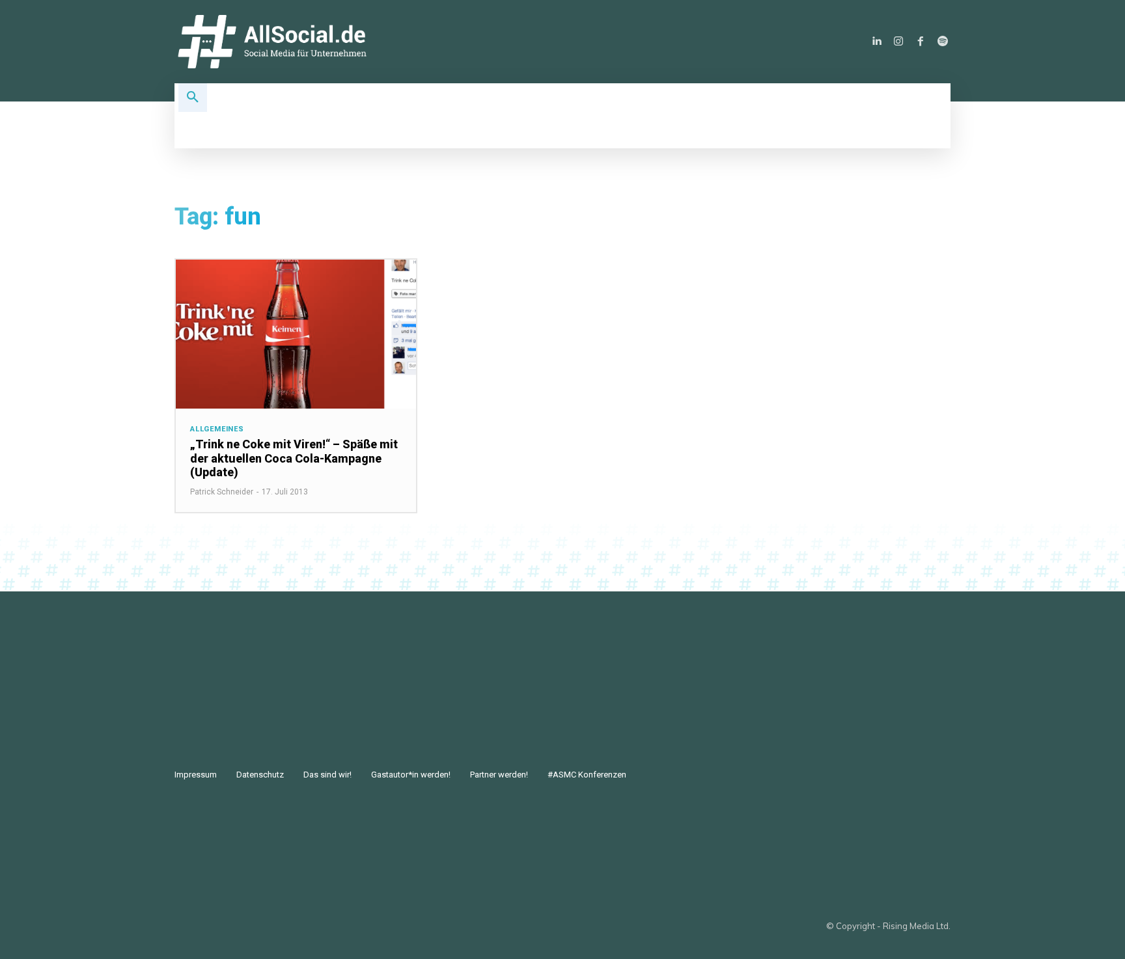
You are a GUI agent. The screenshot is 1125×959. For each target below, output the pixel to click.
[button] (192, 97)
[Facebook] (920, 41)
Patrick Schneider (221, 491)
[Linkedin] (876, 41)
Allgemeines (217, 429)
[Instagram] (898, 41)
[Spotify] (943, 41)
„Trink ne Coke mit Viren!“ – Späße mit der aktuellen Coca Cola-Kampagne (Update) (294, 458)
